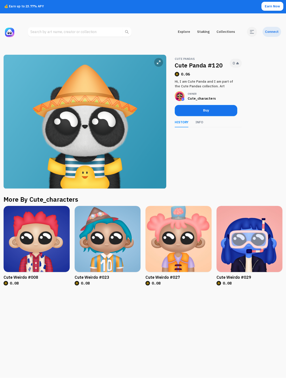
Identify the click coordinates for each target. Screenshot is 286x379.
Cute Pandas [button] (185, 59)
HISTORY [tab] (181, 122)
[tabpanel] (208, 134)
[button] (252, 32)
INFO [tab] (199, 122)
